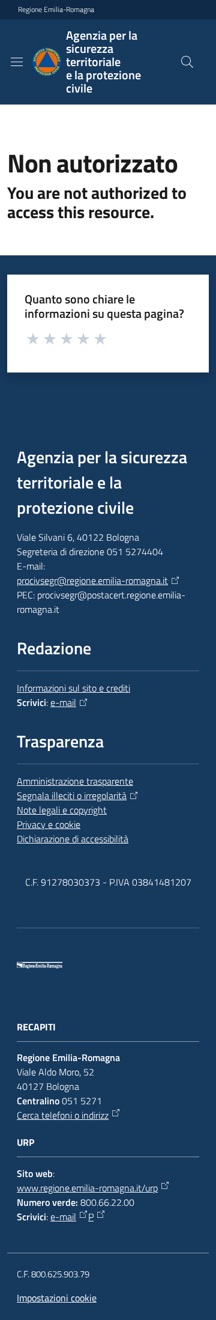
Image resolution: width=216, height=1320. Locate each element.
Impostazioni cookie (57, 1298)
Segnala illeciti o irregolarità (72, 795)
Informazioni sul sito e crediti (73, 688)
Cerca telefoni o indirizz (63, 1115)
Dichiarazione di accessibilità (72, 839)
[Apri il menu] (17, 62)
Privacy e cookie (48, 824)
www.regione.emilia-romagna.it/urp (87, 1188)
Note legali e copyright (62, 810)
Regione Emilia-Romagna (56, 9)
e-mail (63, 702)
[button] (187, 62)
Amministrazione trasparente (75, 781)
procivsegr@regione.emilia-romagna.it (92, 580)
